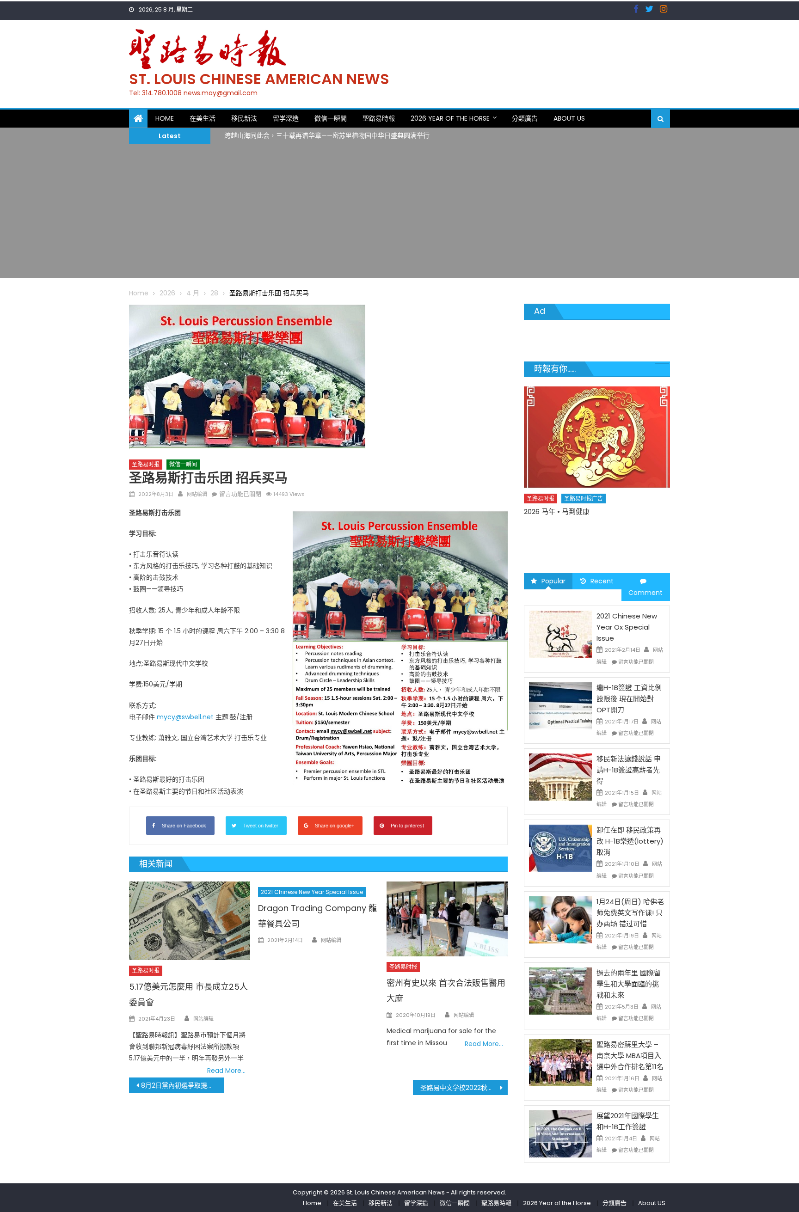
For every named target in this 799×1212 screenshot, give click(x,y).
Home (164, 118)
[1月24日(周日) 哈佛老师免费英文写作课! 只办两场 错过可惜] (560, 919)
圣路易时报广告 (625, 515)
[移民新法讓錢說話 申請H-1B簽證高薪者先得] (560, 776)
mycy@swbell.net (185, 717)
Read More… (226, 1070)
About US (569, 118)
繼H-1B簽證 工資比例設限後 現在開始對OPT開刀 (629, 699)
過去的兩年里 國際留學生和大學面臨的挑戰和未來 (628, 984)
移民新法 (244, 118)
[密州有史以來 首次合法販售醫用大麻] (447, 918)
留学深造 (286, 118)
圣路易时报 (146, 464)
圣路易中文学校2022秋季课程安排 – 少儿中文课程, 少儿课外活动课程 (464, 1087)
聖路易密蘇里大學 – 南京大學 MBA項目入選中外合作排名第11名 (630, 1055)
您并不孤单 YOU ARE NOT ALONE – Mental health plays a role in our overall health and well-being (633, 537)
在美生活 (202, 118)
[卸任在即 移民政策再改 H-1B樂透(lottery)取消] (560, 847)
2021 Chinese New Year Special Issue (312, 892)
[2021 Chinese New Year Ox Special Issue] (560, 633)
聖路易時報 (379, 118)
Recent (602, 581)
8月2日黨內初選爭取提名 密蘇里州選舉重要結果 (182, 1085)
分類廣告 (525, 118)
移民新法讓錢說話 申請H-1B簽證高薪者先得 (628, 770)
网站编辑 (197, 494)
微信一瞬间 (183, 464)
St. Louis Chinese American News (259, 78)
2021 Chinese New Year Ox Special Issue (626, 627)
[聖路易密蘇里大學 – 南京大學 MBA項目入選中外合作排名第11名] (560, 1061)
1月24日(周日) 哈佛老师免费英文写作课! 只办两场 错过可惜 (630, 913)
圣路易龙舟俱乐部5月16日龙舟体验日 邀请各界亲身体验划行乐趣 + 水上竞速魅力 (340, 139)
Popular (553, 581)
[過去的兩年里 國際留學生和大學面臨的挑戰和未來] (560, 990)
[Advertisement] (399, 213)
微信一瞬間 (330, 118)
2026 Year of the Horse (450, 118)
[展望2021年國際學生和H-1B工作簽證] (560, 1133)
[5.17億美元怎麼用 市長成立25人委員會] (189, 920)
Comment (645, 592)
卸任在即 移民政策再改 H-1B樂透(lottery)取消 (630, 841)
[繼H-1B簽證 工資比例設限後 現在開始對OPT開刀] (560, 705)
